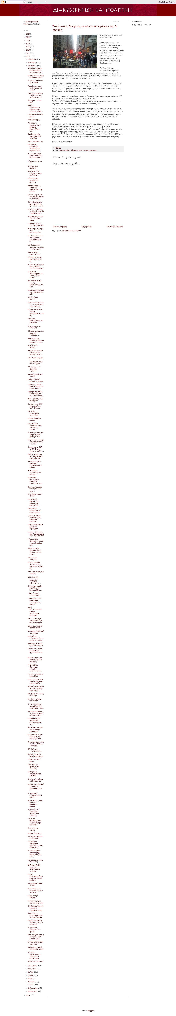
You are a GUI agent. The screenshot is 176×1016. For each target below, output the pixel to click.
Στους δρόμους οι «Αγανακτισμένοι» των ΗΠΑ (35, 891)
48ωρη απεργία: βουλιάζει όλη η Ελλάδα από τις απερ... (34, 551)
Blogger (91, 1011)
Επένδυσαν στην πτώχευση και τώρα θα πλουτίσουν (36, 247)
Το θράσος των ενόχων (33, 829)
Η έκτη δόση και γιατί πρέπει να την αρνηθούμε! (35, 730)
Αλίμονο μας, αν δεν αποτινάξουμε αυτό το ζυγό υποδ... (36, 197)
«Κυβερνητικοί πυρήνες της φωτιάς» (33, 180)
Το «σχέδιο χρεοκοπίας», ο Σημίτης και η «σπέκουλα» (34, 955)
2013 (28, 50)
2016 (28, 40)
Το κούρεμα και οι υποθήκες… (34, 327)
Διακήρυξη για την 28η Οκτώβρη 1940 (36, 224)
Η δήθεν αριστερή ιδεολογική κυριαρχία (34, 369)
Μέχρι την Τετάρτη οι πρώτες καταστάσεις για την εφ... (36, 312)
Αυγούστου (32, 969)
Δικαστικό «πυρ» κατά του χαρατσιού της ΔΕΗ (36, 292)
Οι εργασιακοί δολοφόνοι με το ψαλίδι (35, 795)
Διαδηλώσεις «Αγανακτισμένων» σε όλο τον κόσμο (36, 638)
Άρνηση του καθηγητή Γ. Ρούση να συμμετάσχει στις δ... (36, 787)
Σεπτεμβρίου (33, 966)
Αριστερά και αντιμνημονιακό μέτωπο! (34, 774)
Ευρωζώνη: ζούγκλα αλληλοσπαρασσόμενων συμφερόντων (36, 534)
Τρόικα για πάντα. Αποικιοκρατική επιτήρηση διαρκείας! (34, 519)
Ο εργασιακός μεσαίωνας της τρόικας (34, 930)
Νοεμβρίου (32, 62)
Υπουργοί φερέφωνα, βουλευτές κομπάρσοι (35, 527)
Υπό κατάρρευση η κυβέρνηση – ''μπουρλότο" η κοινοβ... (34, 601)
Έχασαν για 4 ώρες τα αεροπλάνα (35, 675)
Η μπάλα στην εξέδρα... (33, 346)
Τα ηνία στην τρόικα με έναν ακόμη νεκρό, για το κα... (36, 442)
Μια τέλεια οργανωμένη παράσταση (33, 413)
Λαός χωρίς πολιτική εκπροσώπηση (35, 627)
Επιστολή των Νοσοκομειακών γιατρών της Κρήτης (34, 426)
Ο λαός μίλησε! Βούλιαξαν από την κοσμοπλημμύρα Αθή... (36, 542)
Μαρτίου (31, 985)
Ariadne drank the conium (34, 419)
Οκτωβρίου (32, 66)
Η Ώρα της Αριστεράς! (35, 962)
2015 (28, 44)
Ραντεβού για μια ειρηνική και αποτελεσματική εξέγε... (34, 721)
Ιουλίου (31, 972)
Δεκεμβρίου (32, 59)
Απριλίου (31, 982)
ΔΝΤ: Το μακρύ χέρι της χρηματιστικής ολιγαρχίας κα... (35, 456)
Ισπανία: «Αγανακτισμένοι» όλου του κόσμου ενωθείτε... (35, 877)
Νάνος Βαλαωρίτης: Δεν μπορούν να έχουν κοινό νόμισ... (36, 204)
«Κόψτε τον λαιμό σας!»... (34, 760)
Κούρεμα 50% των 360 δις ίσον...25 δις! (35, 259)
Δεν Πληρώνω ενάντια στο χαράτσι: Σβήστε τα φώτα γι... (36, 239)
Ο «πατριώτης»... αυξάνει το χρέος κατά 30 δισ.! (35, 173)
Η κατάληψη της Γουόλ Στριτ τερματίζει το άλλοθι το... (33, 813)
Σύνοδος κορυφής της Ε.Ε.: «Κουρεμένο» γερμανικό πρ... (36, 304)
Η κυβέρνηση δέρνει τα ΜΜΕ (35, 884)
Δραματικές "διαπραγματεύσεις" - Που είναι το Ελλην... (36, 275)
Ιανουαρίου (32, 991)
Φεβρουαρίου (33, 988)
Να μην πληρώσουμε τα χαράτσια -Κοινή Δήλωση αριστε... (36, 713)
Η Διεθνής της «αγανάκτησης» (34, 750)
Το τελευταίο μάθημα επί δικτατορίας (35, 780)
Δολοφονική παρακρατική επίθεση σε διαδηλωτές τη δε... (35, 481)
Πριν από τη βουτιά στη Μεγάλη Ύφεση (36, 948)
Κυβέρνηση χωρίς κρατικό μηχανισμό (35, 902)
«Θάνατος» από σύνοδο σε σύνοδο (35, 380)
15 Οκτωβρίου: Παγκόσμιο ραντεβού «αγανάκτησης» (34, 668)
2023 (28, 34)
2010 (28, 995)
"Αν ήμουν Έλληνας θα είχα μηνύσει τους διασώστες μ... (36, 70)
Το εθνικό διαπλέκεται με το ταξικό (35, 82)
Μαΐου (30, 978)
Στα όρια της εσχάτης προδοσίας (35, 861)
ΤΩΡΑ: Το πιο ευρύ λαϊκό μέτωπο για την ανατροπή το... (35, 621)
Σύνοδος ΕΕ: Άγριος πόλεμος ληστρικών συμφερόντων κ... (36, 211)
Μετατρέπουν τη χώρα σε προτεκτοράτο (36, 77)
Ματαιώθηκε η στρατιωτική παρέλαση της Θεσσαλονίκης (34, 148)
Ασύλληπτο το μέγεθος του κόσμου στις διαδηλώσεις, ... (34, 502)
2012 (28, 53)
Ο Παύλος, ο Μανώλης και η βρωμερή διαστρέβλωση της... (34, 127)
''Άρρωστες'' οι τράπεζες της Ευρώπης (33, 767)
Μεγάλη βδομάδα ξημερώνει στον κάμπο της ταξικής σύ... (35, 565)
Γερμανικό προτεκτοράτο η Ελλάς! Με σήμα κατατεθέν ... (34, 822)
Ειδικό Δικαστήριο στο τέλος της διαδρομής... (36, 333)
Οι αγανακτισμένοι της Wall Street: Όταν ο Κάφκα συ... (36, 744)
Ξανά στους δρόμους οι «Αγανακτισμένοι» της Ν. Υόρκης (35, 361)
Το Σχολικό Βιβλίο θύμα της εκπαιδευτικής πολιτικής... (34, 868)
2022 (28, 37)
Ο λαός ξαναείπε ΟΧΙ (35, 141)
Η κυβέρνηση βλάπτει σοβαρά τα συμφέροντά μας (35, 908)
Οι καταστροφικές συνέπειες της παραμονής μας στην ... (34, 854)
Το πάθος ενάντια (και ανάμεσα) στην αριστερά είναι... (35, 435)
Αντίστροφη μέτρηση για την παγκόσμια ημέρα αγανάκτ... (35, 681)
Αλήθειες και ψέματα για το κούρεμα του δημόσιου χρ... (36, 386)
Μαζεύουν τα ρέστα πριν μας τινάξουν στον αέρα (35, 923)
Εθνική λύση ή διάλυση (33, 897)
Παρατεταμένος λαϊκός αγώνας (34, 253)
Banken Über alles (34, 833)
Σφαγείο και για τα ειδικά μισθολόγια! (35, 755)
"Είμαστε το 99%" (76, 150)
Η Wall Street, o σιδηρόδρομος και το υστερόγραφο (35, 915)
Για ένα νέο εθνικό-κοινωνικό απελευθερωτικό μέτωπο (35, 464)
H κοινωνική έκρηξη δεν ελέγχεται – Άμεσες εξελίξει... (35, 588)
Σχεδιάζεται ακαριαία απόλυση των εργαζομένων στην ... (35, 652)
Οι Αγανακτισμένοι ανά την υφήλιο (36, 632)
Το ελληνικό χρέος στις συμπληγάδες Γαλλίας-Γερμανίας (36, 267)
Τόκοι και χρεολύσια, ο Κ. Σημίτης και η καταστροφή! (36, 937)
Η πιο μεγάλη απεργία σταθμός (36, 573)
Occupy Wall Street (89, 150)
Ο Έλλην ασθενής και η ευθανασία (35, 837)
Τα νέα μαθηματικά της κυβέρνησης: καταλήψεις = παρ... (36, 706)
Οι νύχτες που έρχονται (33, 167)
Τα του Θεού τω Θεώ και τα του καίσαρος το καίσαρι (35, 803)
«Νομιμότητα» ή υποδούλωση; (34, 594)
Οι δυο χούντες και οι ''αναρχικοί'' (35, 400)
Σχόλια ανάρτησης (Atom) (71, 231)
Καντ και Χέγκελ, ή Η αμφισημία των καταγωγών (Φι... (35, 737)
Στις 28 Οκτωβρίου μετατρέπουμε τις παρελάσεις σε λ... (35, 156)
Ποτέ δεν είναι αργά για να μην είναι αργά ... (35, 489)
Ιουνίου (31, 975)
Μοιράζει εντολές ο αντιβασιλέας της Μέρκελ (35, 88)
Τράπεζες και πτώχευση (32, 558)
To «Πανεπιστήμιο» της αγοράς (35, 700)
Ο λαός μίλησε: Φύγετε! (33, 298)
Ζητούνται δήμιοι (34, 120)
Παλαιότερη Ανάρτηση (115, 227)
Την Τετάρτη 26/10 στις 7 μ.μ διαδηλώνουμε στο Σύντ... (35, 284)
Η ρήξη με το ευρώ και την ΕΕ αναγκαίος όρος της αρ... (36, 689)
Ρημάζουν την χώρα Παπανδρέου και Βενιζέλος (35, 660)
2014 (28, 47)
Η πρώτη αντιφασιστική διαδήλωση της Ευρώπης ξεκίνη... (35, 108)
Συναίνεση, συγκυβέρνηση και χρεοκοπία (35, 321)
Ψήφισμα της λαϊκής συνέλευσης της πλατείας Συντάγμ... (36, 394)
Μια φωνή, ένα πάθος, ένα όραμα (36, 695)
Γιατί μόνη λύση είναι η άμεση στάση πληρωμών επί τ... (35, 353)
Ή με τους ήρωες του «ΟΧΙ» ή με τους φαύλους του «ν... (35, 95)
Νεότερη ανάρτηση (60, 227)
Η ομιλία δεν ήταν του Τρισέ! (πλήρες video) (35, 218)
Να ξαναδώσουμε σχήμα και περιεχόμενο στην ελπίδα (35, 189)
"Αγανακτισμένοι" (64, 150)
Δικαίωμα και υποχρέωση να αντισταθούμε (34, 510)
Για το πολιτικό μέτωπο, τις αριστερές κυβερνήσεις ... (34, 580)
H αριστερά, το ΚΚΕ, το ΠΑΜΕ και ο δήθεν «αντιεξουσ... (36, 449)
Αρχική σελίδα (87, 227)
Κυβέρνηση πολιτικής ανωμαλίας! (35, 943)
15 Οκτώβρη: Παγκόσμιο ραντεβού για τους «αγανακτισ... (35, 845)
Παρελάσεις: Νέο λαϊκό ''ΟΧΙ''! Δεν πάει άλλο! (34, 136)
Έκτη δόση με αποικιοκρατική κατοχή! (34, 473)
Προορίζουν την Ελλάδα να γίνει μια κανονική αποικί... (36, 340)
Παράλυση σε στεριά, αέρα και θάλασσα (35, 644)
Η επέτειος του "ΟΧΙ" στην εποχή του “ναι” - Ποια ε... (35, 406)
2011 (28, 56)
